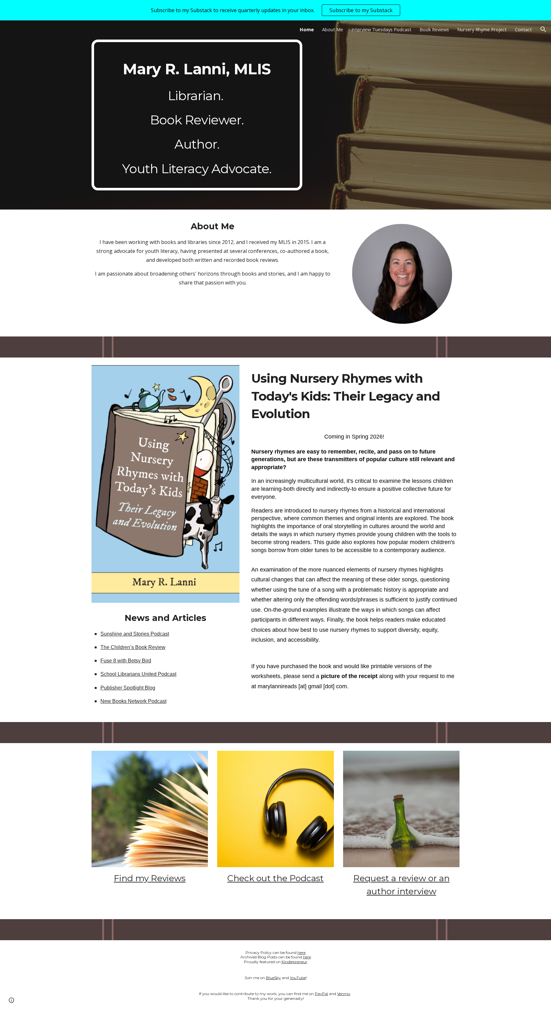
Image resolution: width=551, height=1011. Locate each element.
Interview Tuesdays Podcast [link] (381, 29)
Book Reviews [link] (434, 29)
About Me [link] (332, 29)
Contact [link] (523, 29)
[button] (543, 29)
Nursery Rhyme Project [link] (482, 29)
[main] (197, 115)
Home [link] (307, 29)
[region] (275, 10)
